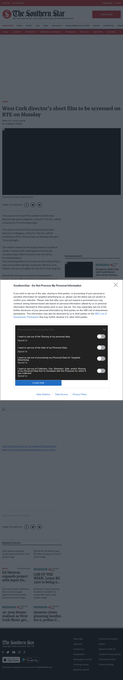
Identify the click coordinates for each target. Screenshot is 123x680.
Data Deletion (43, 394)
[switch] (101, 336)
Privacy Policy (80, 394)
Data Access (61, 394)
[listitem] (61, 329)
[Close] (117, 286)
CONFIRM (38, 383)
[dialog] (61, 340)
